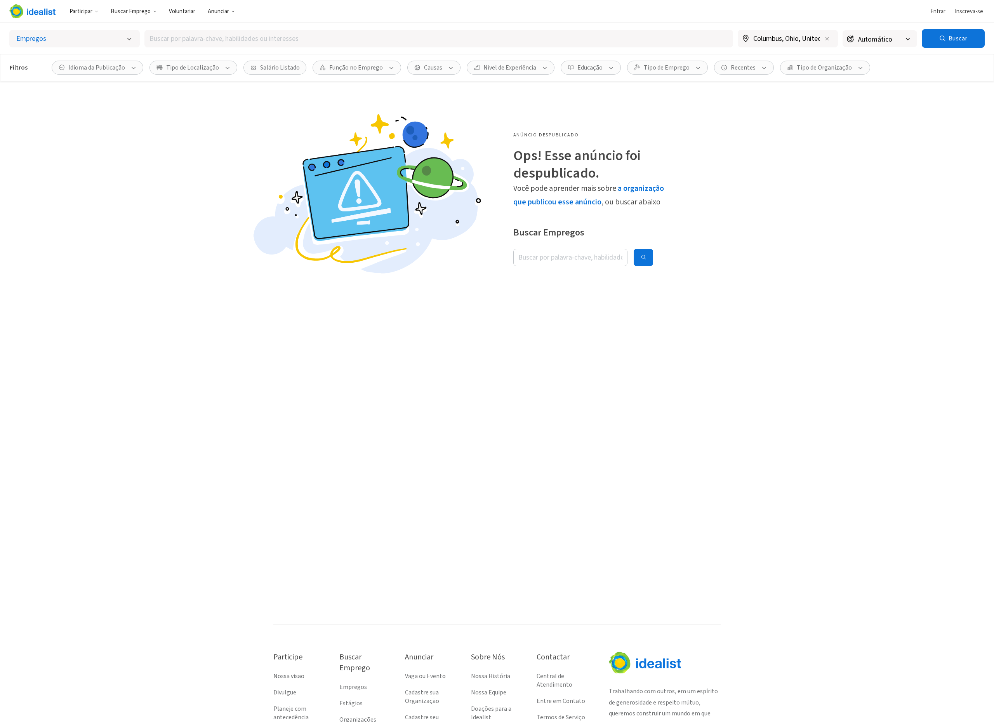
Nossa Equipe (488, 692)
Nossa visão (288, 676)
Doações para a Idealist (491, 713)
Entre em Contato (561, 701)
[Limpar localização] (827, 38)
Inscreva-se (969, 11)
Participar (81, 11)
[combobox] (439, 38)
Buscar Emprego (131, 11)
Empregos (353, 687)
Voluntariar (182, 11)
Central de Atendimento (554, 680)
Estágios (351, 703)
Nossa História (490, 676)
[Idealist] (32, 11)
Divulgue (284, 692)
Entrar (937, 11)
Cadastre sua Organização (422, 696)
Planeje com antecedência (291, 713)
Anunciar (218, 11)
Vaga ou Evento (425, 676)
